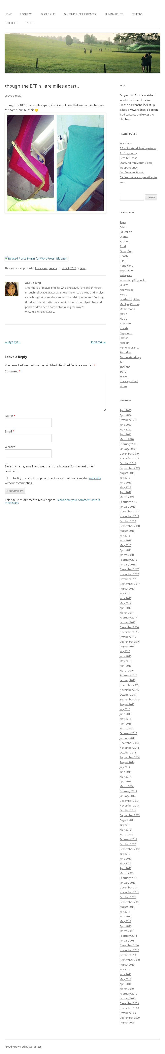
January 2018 (127, 564)
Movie (123, 314)
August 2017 (127, 588)
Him (122, 261)
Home (8, 14)
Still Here (11, 23)
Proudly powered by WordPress (23, 1046)
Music (123, 318)
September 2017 (130, 584)
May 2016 (125, 661)
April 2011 (125, 926)
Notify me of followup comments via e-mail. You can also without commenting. (53, 480)
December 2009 (129, 1003)
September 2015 (130, 699)
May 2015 (125, 719)
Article (123, 227)
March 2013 (127, 834)
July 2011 (125, 911)
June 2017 (125, 598)
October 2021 (128, 420)
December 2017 (129, 569)
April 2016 (125, 666)
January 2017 (127, 622)
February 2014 (128, 791)
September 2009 (130, 1017)
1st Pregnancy (128, 153)
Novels (124, 328)
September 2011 (130, 902)
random (124, 343)
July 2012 (125, 854)
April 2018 (125, 550)
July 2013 (125, 825)
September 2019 (130, 468)
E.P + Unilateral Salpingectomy (138, 148)
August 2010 (127, 964)
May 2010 (125, 979)
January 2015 (127, 738)
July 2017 (125, 593)
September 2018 (130, 526)
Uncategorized (129, 381)
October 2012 (128, 844)
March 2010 (127, 989)
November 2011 (129, 892)
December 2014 (129, 743)
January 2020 (127, 449)
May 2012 (125, 863)
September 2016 (130, 641)
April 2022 (125, 415)
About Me (26, 14)
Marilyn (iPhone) (129, 304)
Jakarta (53, 268)
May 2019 (125, 487)
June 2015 (125, 714)
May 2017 (125, 603)
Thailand (125, 367)
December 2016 (129, 627)
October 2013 (128, 810)
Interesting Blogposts (132, 280)
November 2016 (129, 632)
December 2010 (129, 945)
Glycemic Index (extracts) (80, 14)
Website (10, 447)
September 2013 (130, 815)
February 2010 (128, 993)
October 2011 (128, 897)
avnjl (83, 268)
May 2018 (125, 545)
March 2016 (127, 670)
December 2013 (129, 801)
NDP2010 (125, 323)
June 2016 (125, 656)
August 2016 (127, 646)
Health (124, 256)
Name (10, 416)
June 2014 (125, 772)
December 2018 (129, 511)
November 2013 (129, 805)
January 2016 (127, 680)
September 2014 (130, 757)
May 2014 (125, 776)
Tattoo (30, 23)
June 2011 (125, 916)
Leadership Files (130, 299)
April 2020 (125, 434)
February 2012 (128, 878)
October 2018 (128, 521)
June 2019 (125, 482)
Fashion (124, 241)
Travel (123, 376)
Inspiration (126, 270)
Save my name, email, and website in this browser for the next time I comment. (49, 468)
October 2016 (128, 637)
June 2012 (125, 858)
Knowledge (126, 289)
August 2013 (127, 820)
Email (9, 431)
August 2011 (127, 907)
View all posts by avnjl (40, 312)
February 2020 (128, 444)
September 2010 (130, 960)
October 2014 (128, 752)
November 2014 (129, 747)
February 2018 (128, 559)
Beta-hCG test (128, 158)
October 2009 (128, 1013)
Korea (123, 294)
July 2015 (125, 709)
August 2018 (127, 531)
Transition (126, 143)
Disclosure (48, 14)
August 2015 (127, 704)
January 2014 (127, 796)
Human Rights (114, 14)
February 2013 (128, 839)
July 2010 (125, 969)
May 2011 (125, 921)
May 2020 (125, 429)
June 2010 (125, 974)
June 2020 (125, 424)
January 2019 (127, 506)
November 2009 (129, 1008)
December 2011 (129, 887)
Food (123, 246)
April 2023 (125, 410)
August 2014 (127, 762)
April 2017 (125, 608)
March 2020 (127, 439)
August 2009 (127, 1022)
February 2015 (128, 733)
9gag (123, 222)
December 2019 (129, 453)
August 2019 (127, 473)
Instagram (41, 268)
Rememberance (129, 347)
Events (124, 236)
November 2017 (129, 574)
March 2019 (127, 497)
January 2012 (127, 882)
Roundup (125, 352)
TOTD (123, 371)
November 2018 (129, 516)
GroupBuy (126, 251)
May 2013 (125, 829)
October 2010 (128, 955)
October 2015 (128, 694)
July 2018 (125, 535)
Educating (126, 232)
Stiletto (137, 14)
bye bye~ (12, 342)
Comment (12, 371)
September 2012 (130, 849)
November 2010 (129, 950)
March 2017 (127, 612)
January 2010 (127, 998)
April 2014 (125, 781)
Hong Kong (126, 265)
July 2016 (125, 651)
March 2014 (127, 786)
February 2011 (128, 935)
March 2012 (127, 873)
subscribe (95, 478)
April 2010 (125, 984)
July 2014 (125, 767)
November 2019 (129, 458)
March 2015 (127, 728)
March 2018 (127, 555)
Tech (123, 362)
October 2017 (128, 579)
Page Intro (126, 333)
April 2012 (125, 868)
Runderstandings (130, 357)
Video (123, 386)
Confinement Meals (132, 172)
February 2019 (128, 502)
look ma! (98, 342)
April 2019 (125, 492)
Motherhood (127, 309)
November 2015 (129, 690)
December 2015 (129, 685)
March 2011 (127, 931)
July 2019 (125, 477)
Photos (124, 338)
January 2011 (127, 940)
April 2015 (125, 723)
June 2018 (125, 540)
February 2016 (128, 675)
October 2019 (128, 463)
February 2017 (128, 617)
